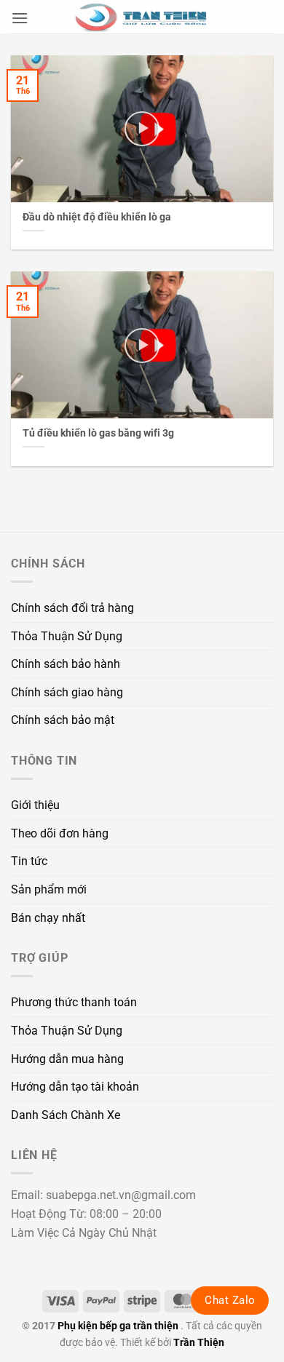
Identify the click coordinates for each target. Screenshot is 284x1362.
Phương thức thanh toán (74, 1002)
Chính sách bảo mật (62, 720)
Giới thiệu (35, 805)
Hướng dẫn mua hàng (67, 1059)
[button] (19, 18)
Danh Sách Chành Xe (65, 1115)
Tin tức (29, 861)
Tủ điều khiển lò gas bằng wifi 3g (98, 433)
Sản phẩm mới (49, 889)
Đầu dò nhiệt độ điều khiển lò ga (97, 217)
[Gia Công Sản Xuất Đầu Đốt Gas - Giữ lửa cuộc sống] (142, 16)
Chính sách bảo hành (65, 664)
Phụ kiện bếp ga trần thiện (118, 1326)
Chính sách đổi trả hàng (72, 608)
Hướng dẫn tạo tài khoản (75, 1087)
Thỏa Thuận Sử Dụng (66, 636)
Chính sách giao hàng (67, 692)
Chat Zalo (230, 1300)
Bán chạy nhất (48, 918)
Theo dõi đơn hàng (60, 833)
